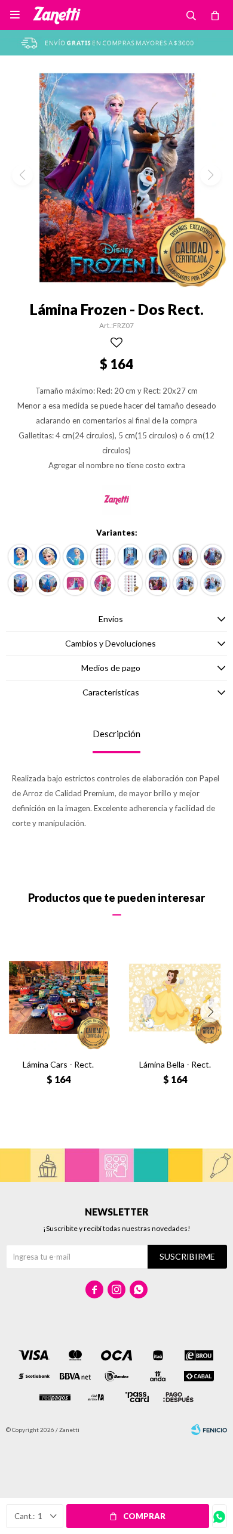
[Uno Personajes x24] (130, 583)
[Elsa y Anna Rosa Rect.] (75, 583)
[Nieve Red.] (213, 583)
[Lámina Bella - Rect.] (174, 997)
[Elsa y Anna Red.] (158, 556)
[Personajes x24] (103, 556)
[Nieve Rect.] (185, 583)
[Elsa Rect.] (20, 556)
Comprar (144, 1516)
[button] (210, 1011)
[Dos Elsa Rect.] (20, 583)
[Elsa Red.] (48, 556)
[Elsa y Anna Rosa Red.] (103, 583)
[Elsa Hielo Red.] (75, 556)
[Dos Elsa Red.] (48, 583)
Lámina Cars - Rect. (58, 1064)
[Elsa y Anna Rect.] (130, 556)
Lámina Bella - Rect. (175, 1064)
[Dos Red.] (213, 556)
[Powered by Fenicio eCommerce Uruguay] (209, 1430)
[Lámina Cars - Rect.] (58, 997)
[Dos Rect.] (185, 556)
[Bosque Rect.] (158, 583)
